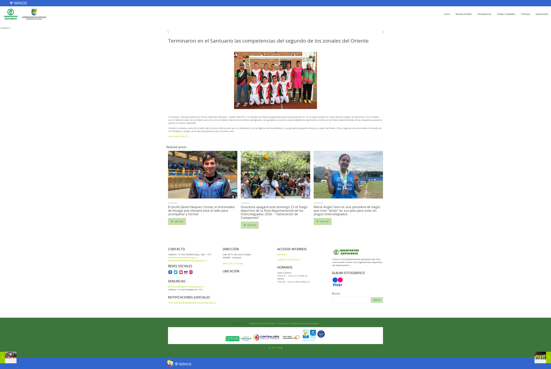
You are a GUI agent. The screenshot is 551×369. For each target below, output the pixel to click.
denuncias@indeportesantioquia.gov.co (186, 286)
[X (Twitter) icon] (272, 347)
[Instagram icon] (282, 347)
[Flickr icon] (279, 347)
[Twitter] (175, 273)
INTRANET (282, 254)
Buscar (336, 293)
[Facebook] (170, 273)
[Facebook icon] (269, 347)
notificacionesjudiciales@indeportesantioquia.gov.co (192, 302)
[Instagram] (191, 273)
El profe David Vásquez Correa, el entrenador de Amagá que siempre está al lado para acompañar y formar (201, 210)
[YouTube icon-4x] (181, 273)
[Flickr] (186, 273)
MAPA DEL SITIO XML (233, 263)
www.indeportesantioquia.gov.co (183, 257)
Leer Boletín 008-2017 (178, 136)
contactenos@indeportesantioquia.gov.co (187, 260)
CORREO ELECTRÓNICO (288, 259)
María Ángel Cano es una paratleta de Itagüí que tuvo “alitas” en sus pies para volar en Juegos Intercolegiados (347, 210)
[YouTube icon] (275, 347)
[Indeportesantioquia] (25, 14)
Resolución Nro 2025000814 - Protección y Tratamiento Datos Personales (284, 323)
